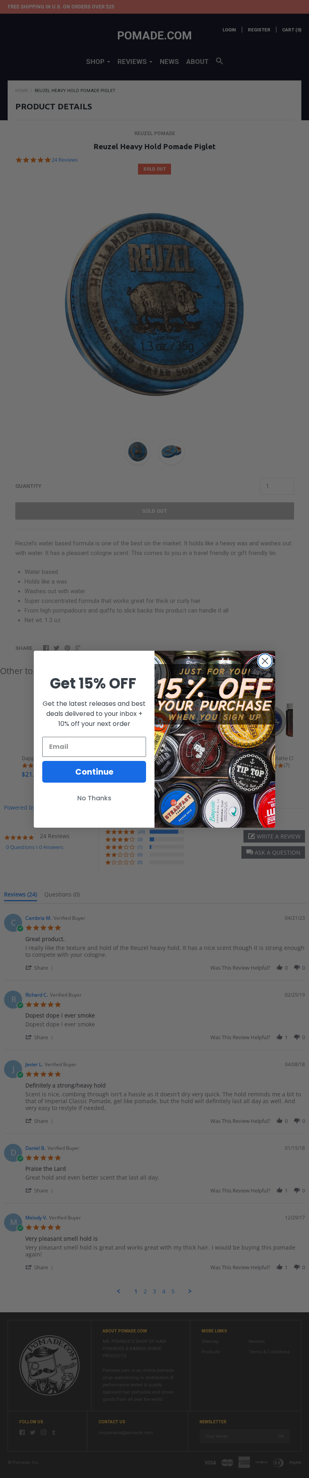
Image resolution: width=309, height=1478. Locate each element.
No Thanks (94, 798)
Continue (94, 771)
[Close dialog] (265, 661)
